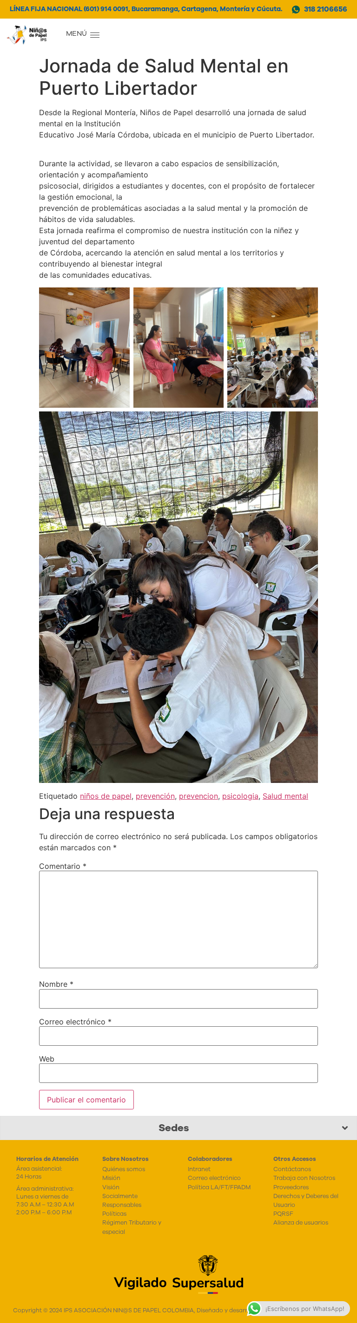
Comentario (62, 866)
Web (46, 1058)
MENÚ (76, 33)
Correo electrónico (75, 1021)
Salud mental (285, 796)
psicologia (240, 796)
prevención (155, 796)
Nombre (56, 984)
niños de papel (106, 796)
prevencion (198, 796)
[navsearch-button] (143, 35)
